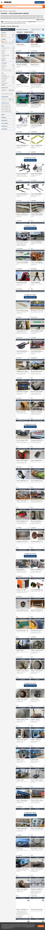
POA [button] (32, 91)
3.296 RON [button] (18, 317)
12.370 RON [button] (19, 378)
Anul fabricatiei (4, 96)
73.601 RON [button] (33, 895)
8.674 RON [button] (18, 357)
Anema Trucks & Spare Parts (23, 877)
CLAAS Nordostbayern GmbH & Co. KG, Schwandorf (25, 359)
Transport (5, 11)
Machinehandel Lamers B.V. (23, 420)
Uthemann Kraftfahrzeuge (37, 380)
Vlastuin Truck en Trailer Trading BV (23, 837)
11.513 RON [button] (19, 131)
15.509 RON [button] (19, 806)
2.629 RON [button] (18, 467)
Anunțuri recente (5, 102)
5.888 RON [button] (18, 596)
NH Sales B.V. (37, 659)
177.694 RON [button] (34, 51)
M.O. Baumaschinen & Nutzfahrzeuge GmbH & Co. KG (25, 291)
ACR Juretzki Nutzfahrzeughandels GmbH (23, 250)
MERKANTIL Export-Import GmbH (23, 400)
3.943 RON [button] (33, 71)
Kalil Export (23, 808)
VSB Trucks (37, 837)
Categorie (3, 39)
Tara (2, 73)
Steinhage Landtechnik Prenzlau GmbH (37, 319)
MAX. (9, 89)
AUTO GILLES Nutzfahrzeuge (37, 400)
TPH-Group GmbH (37, 469)
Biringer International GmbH (23, 529)
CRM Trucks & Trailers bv (37, 897)
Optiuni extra (4, 120)
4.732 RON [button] (18, 220)
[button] (8, 29)
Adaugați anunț (40, 2)
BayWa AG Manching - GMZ (23, 270)
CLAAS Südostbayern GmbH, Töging (37, 222)
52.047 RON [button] (19, 657)
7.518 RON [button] (18, 527)
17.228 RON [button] (19, 268)
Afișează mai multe (40, 19)
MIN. (2, 89)
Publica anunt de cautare (30, 160)
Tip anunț (3, 32)
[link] (23, 38)
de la (2, 98)
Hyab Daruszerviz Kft (37, 93)
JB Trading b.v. (22, 659)
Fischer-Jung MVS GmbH (23, 222)
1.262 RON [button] (33, 527)
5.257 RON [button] (18, 398)
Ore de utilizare (4, 123)
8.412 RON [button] (18, 51)
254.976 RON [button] (34, 317)
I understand (40, 926)
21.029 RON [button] (19, 576)
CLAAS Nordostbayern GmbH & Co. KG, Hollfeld (24, 154)
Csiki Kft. (37, 73)
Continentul (4, 63)
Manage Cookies (29, 926)
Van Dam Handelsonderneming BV (37, 788)
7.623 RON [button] (18, 835)
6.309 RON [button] (33, 152)
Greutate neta (4, 126)
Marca (2, 45)
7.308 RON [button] (33, 200)
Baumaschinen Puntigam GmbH (37, 509)
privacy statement (6, 927)
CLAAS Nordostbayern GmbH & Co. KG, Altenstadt (25, 182)
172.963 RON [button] (19, 248)
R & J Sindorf (37, 808)
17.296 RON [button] (33, 131)
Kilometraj (3, 117)
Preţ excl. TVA (4, 87)
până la (10, 98)
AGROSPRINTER (23, 73)
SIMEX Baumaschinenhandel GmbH (23, 598)
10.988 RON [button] (33, 357)
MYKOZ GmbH (22, 113)
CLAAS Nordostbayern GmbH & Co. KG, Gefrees (24, 133)
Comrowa (23, 380)
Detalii (2, 114)
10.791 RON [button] (19, 91)
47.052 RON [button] (19, 916)
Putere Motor (4, 129)
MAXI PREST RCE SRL (22, 52)
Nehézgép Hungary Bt (23, 93)
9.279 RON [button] (33, 337)
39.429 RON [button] (19, 71)
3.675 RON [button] (18, 152)
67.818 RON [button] (19, 855)
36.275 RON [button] (19, 289)
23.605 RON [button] (19, 337)
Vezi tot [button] (3, 60)
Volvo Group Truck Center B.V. (23, 918)
